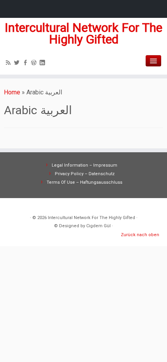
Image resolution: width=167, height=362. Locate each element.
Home (12, 92)
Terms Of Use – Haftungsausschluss (84, 182)
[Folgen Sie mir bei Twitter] (18, 63)
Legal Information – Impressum (84, 165)
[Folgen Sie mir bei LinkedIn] (43, 63)
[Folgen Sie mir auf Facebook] (26, 63)
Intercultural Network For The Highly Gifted (83, 33)
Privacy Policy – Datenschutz (85, 173)
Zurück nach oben (140, 234)
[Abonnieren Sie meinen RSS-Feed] (9, 63)
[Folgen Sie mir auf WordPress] (35, 63)
